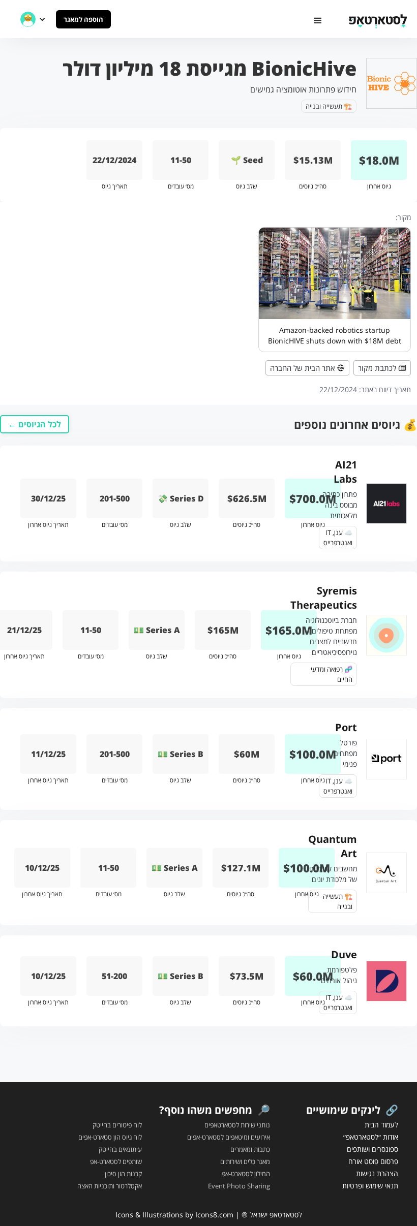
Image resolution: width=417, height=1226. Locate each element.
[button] (318, 21)
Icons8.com (214, 1214)
